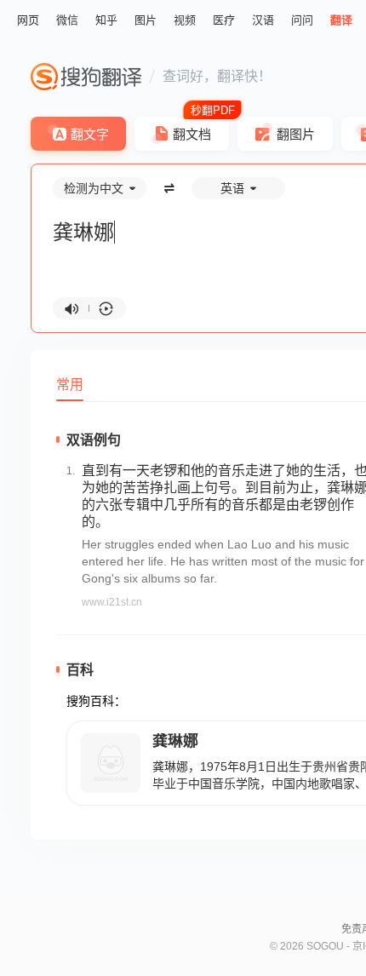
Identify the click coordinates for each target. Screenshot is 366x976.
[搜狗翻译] (86, 76)
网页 (28, 20)
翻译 (341, 20)
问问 (302, 20)
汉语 (263, 20)
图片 (145, 20)
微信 (67, 20)
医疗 (224, 20)
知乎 (106, 20)
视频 (185, 20)
